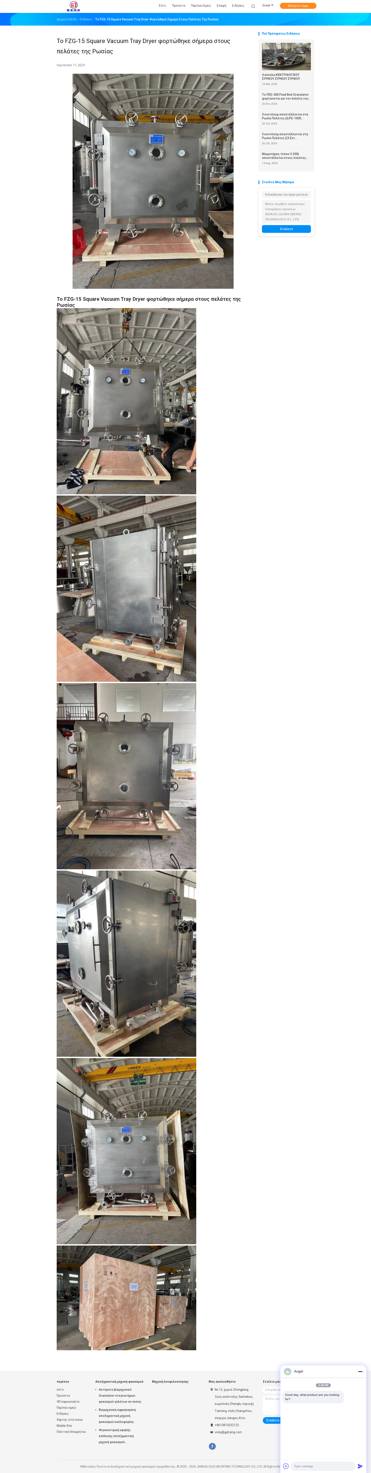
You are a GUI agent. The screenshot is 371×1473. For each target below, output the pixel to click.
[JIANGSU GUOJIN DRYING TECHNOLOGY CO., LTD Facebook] (212, 1446)
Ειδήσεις (63, 1413)
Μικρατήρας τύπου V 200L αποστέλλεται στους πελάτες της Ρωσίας (284, 156)
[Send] (360, 1466)
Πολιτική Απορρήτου (71, 1431)
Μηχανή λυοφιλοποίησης (170, 1381)
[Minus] (360, 1371)
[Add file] (286, 1466)
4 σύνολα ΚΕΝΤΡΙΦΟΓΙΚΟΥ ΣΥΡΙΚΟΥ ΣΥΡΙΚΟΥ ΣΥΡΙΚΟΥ (281, 76)
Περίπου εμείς (66, 1407)
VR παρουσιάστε (68, 1401)
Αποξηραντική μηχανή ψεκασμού (119, 1381)
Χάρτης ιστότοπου (70, 1419)
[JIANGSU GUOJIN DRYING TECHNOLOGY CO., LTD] (73, 6)
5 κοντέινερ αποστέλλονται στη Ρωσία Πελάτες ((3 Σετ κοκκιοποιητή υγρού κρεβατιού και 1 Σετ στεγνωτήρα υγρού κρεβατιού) (285, 136)
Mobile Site (64, 1425)
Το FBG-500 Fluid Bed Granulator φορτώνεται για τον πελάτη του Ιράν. (285, 96)
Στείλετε (286, 229)
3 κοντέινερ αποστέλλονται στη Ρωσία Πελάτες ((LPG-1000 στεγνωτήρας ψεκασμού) (285, 116)
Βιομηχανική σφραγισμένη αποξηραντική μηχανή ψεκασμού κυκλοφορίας (117, 1416)
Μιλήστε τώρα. (298, 6)
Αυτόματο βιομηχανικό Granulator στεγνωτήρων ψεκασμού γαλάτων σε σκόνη (120, 1395)
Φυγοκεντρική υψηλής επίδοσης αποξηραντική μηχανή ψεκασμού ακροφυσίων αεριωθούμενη (118, 1436)
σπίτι (60, 1389)
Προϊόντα (63, 1395)
